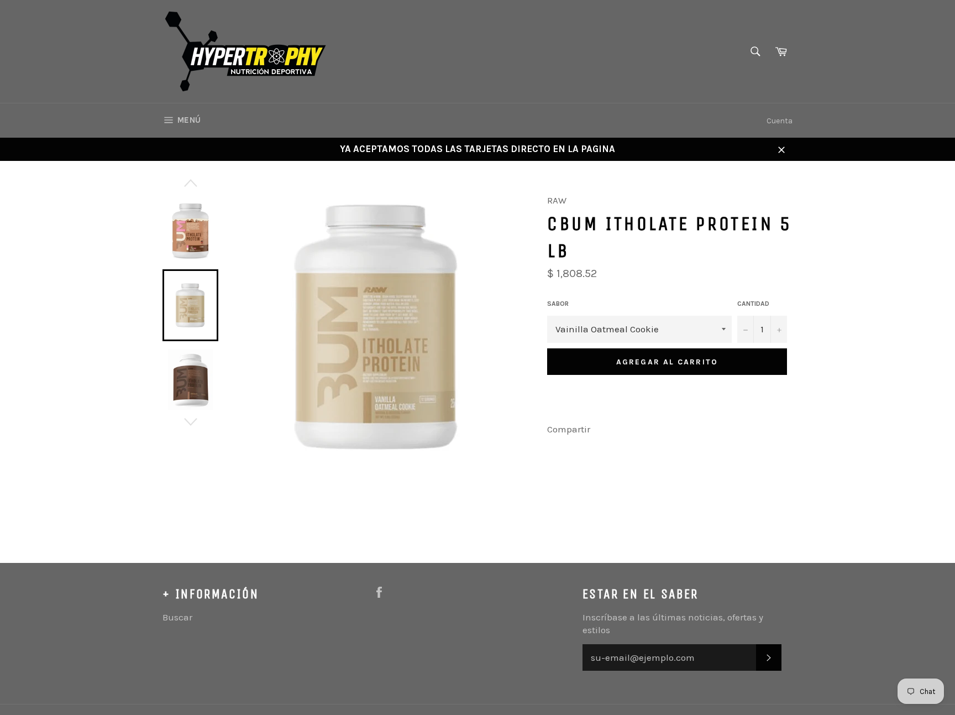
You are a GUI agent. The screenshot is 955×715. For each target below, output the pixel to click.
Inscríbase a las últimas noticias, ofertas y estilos (673, 623)
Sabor (558, 303)
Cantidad (753, 303)
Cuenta (780, 121)
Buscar (177, 617)
